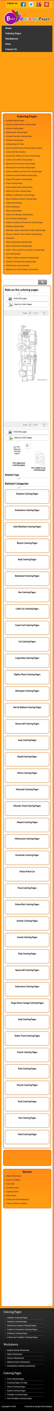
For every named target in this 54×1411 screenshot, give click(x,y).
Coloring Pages (13, 33)
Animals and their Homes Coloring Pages (21, 125)
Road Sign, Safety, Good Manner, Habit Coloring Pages (26, 230)
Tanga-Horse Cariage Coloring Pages (27, 1003)
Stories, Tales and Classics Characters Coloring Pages (25, 250)
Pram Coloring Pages (27, 888)
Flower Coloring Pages (14, 183)
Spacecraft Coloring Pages (27, 970)
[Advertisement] (27, 83)
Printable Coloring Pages (17, 1395)
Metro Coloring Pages (27, 773)
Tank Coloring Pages (27, 1019)
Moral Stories (11, 1196)
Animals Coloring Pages (14, 128)
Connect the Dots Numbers (16, 152)
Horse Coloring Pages (16, 1387)
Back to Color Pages (23, 304)
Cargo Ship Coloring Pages (27, 658)
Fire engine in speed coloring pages (39, 469)
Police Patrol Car (27, 872)
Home (27, 17)
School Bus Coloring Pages (27, 904)
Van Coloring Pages (27, 1118)
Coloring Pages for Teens (15, 144)
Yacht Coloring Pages (27, 1134)
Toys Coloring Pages (13, 254)
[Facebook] (23, 4)
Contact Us (11, 49)
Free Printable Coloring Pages (19, 1398)
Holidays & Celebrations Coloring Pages (20, 195)
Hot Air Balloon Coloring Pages (27, 707)
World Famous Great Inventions (17, 266)
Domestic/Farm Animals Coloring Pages (20, 164)
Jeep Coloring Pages (27, 740)
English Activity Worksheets (18, 1350)
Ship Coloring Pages (27, 954)
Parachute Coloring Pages (27, 855)
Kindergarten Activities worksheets (21, 1366)
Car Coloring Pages (27, 642)
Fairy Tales (10, 1184)
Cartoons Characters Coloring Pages (19, 136)
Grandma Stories (13, 1188)
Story (8, 44)
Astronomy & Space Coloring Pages (21, 1326)
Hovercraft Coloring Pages (27, 724)
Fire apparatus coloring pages (19, 464)
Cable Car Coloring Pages (27, 609)
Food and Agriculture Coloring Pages (19, 187)
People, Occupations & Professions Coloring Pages (24, 222)
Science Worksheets (15, 1358)
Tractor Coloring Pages (27, 1052)
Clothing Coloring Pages (14, 140)
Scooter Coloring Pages (27, 921)
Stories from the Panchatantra (18, 1199)
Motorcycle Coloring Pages (27, 839)
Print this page (20, 298)
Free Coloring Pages (15, 1379)
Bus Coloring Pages (27, 592)
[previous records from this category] (40, 313)
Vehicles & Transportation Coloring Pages (21, 262)
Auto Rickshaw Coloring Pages (27, 527)
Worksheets (11, 38)
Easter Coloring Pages (16, 1391)
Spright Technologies (43, 1406)
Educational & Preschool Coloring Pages (20, 168)
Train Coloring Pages (27, 1069)
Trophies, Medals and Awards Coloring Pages (22, 258)
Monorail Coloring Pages (27, 790)
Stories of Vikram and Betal (17, 1203)
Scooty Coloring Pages (27, 937)
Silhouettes (10, 238)
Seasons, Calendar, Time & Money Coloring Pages (24, 234)
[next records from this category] (44, 313)
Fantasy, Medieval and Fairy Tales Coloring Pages (24, 172)
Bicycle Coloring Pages (27, 543)
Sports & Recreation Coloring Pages (19, 246)
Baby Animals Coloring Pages (16, 132)
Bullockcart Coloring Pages (27, 576)
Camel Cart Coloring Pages (27, 625)
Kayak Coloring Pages (27, 757)
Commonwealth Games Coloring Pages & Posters (24, 148)
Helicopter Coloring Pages (27, 691)
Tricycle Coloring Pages (27, 1085)
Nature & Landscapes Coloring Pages (19, 215)
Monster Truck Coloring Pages (27, 806)
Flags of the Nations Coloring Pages (19, 179)
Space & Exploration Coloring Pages (19, 242)
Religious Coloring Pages (15, 226)
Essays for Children (13, 1180)
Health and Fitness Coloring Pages (18, 191)
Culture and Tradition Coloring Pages (19, 160)
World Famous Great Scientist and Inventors (22, 269)
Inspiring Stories (12, 1192)
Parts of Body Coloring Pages (16, 219)
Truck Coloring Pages (27, 1102)
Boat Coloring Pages (27, 560)
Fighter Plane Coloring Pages (27, 675)
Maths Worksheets (13, 207)
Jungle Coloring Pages (14, 203)
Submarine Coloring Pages (27, 987)
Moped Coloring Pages (27, 822)
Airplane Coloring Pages (27, 494)
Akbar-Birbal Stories (14, 1176)
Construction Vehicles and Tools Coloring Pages (23, 156)
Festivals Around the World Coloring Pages (21, 175)
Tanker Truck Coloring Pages (27, 1036)
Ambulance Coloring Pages (27, 510)
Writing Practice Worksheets (18, 1362)
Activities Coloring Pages (15, 121)
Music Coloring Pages (14, 211)
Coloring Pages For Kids (17, 1383)
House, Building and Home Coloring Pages (21, 199)
